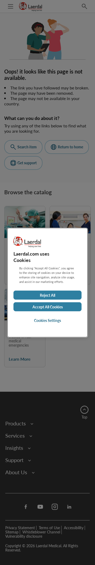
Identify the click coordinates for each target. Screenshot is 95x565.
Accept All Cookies (47, 306)
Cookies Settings (47, 320)
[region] (47, 282)
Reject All (47, 295)
